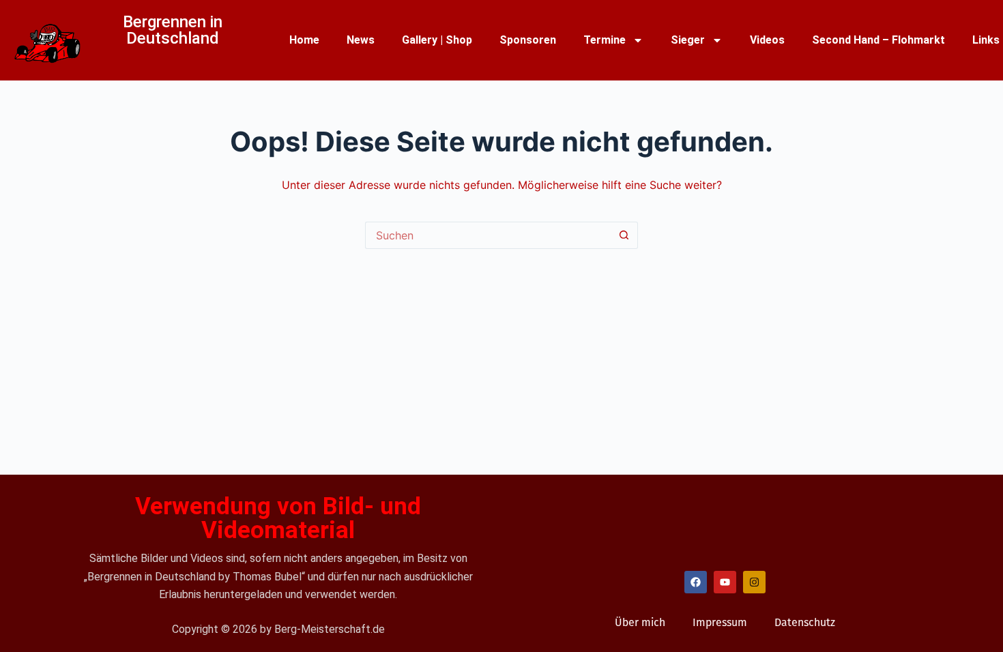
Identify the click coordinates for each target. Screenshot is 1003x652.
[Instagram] (754, 582)
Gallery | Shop (437, 39)
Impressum (720, 622)
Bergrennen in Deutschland (172, 30)
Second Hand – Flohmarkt (878, 39)
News (361, 39)
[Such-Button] (624, 235)
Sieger (688, 39)
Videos (767, 39)
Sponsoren (527, 39)
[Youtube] (725, 582)
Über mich (640, 622)
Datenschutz (804, 622)
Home (304, 39)
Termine (604, 39)
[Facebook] (695, 582)
